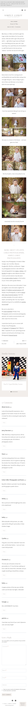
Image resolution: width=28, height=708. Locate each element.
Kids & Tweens (14, 21)
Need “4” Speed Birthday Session (13, 384)
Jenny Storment (6, 430)
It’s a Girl (5, 342)
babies (17, 271)
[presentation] (14, 369)
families (4, 273)
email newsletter (8, 311)
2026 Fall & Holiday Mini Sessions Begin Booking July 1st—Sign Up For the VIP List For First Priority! (13, 3)
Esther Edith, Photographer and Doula (13, 480)
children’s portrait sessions (14, 290)
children (21, 271)
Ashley (4, 498)
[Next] (24, 374)
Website (4, 685)
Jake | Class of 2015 (21, 342)
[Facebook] (22, 10)
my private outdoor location (10, 278)
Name (4, 670)
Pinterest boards (13, 335)
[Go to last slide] (4, 374)
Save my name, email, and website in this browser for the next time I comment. (14, 690)
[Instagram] (25, 10)
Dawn (3, 454)
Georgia (4, 602)
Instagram (13, 328)
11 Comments (18, 26)
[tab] (12, 391)
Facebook (5, 328)
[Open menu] (3, 10)
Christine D (5, 559)
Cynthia (4, 538)
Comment (5, 646)
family (3, 290)
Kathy (3, 583)
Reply (4, 422)
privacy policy (22, 704)
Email (4, 677)
